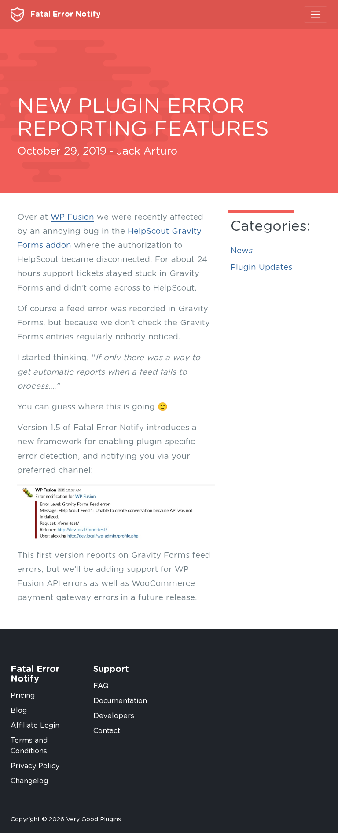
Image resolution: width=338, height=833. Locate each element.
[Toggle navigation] (315, 14)
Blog (19, 710)
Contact (106, 730)
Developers (113, 715)
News (242, 251)
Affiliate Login (35, 725)
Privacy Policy (35, 766)
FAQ (101, 685)
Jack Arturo (147, 151)
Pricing (23, 695)
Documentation (120, 700)
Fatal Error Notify (64, 14)
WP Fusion (72, 217)
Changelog (29, 781)
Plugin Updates (261, 267)
